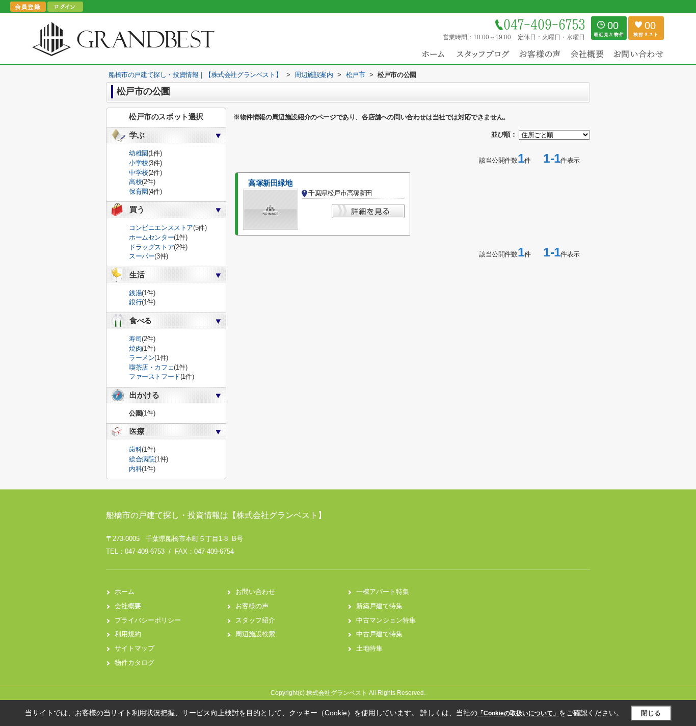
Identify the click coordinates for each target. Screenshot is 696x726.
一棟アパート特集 (382, 591)
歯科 (135, 449)
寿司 (135, 339)
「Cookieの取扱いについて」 (518, 713)
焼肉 (135, 348)
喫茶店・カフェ (151, 367)
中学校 (138, 172)
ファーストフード (154, 376)
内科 (135, 469)
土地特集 (369, 648)
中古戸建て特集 (379, 634)
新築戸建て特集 (379, 606)
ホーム (125, 591)
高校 (135, 182)
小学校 (138, 163)
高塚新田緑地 (270, 183)
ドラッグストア (151, 247)
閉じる (651, 713)
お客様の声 (252, 606)
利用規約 (128, 634)
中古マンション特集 (386, 620)
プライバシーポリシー (148, 620)
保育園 (138, 191)
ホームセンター (151, 237)
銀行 (135, 302)
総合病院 (141, 459)
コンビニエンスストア (161, 227)
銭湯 (135, 293)
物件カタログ (134, 662)
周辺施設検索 (255, 634)
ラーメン (141, 357)
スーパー (141, 256)
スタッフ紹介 (255, 620)
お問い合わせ (255, 591)
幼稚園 (138, 153)
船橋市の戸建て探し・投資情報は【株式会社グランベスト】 (216, 515)
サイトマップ (134, 648)
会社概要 (128, 606)
